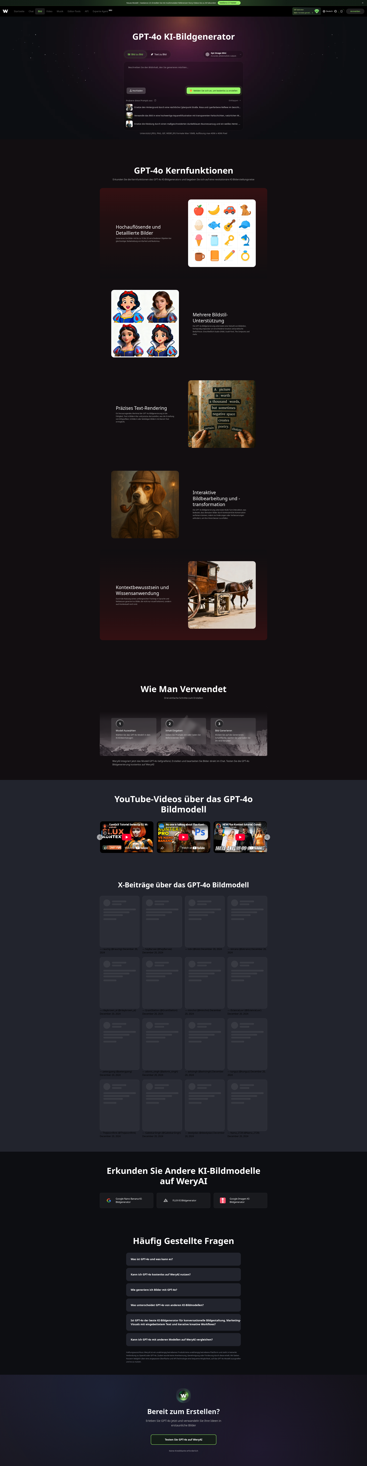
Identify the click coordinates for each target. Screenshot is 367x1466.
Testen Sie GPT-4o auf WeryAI (183, 1439)
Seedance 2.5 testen (229, 3)
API (86, 11)
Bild (40, 11)
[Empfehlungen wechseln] (155, 100)
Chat (31, 11)
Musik (60, 11)
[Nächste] (267, 837)
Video (49, 11)
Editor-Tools (74, 11)
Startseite (19, 11)
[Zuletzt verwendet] (335, 11)
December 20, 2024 (152, 952)
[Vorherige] (100, 837)
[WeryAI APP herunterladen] (341, 11)
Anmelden (355, 11)
